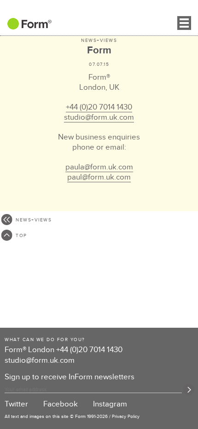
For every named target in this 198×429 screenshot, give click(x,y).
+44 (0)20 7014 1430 (99, 107)
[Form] (26, 26)
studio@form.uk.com (99, 117)
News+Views (99, 40)
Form (99, 50)
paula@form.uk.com (99, 167)
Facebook (60, 404)
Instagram (110, 404)
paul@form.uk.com (99, 177)
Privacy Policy (126, 416)
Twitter (16, 404)
